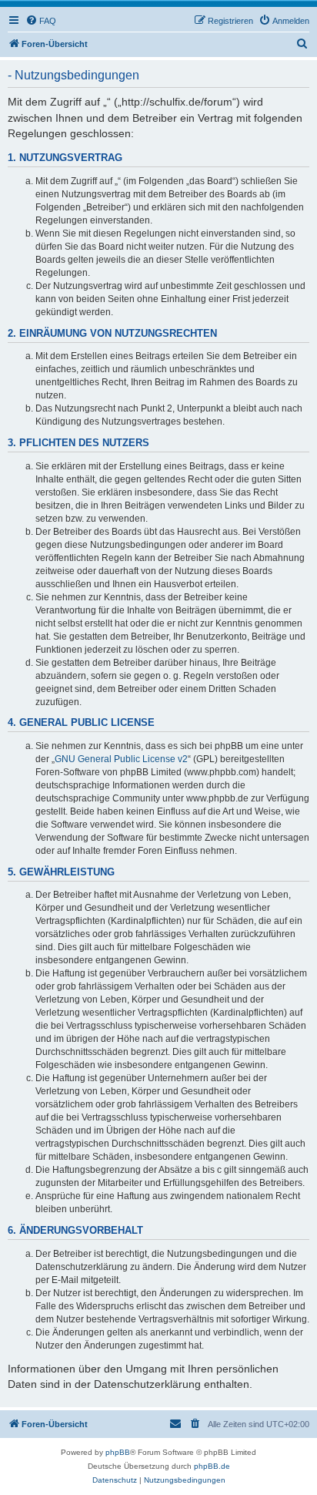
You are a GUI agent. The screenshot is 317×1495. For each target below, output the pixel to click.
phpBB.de (212, 1466)
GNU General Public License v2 (121, 759)
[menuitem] (40, 21)
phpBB (117, 1452)
